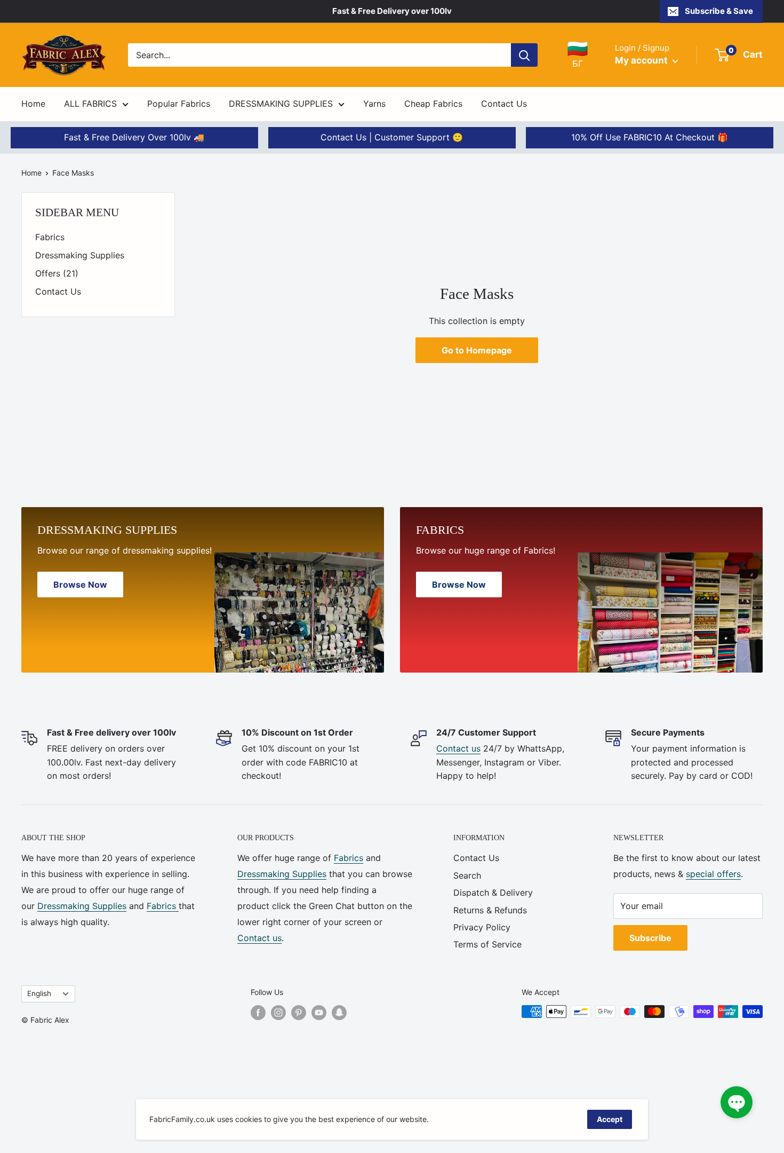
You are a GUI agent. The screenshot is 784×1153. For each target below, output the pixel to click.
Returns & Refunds (490, 910)
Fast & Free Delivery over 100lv (392, 11)
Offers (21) (56, 273)
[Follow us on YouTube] (318, 1012)
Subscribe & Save (719, 11)
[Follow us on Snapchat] (339, 1012)
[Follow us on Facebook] (258, 1012)
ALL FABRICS (90, 103)
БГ (577, 54)
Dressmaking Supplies (79, 255)
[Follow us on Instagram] (278, 1012)
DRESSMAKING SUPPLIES (281, 103)
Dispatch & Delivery (493, 892)
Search (467, 875)
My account (642, 60)
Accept (609, 1119)
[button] (737, 1102)
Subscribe (650, 938)
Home (33, 103)
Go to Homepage (477, 350)
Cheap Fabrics (433, 103)
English (39, 993)
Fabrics (50, 237)
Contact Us (504, 103)
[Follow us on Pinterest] (298, 1012)
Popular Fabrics (178, 103)
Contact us (458, 748)
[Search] (524, 55)
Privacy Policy (481, 927)
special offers (713, 873)
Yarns (374, 103)
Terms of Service (487, 944)
